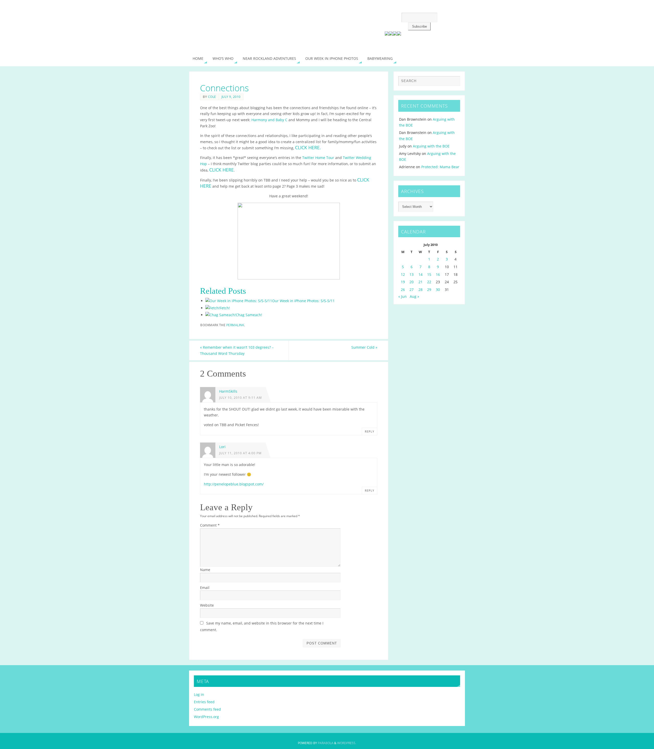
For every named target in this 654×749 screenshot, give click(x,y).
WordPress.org (206, 716)
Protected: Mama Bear (440, 166)
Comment (210, 525)
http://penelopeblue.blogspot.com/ (234, 484)
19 (403, 281)
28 (420, 289)
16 (438, 274)
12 (403, 274)
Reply (369, 431)
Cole (212, 97)
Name (205, 569)
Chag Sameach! (249, 314)
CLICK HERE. (308, 147)
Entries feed (204, 701)
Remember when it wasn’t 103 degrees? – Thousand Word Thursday (237, 350)
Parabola (325, 743)
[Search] (453, 82)
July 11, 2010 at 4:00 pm (240, 453)
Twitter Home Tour (318, 157)
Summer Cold (364, 347)
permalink (235, 325)
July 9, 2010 (231, 97)
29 (429, 289)
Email (204, 587)
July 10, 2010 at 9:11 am (240, 397)
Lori (222, 446)
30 (438, 289)
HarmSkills (228, 391)
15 (429, 274)
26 (403, 289)
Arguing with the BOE (431, 146)
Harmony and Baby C (269, 119)
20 (412, 281)
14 (420, 274)
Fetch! (225, 307)
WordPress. (346, 743)
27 (412, 289)
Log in (199, 694)
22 (429, 281)
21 (420, 281)
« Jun (402, 296)
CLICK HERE (221, 170)
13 (412, 274)
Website (207, 605)
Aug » (414, 296)
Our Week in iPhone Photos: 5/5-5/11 (303, 300)
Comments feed (207, 709)
